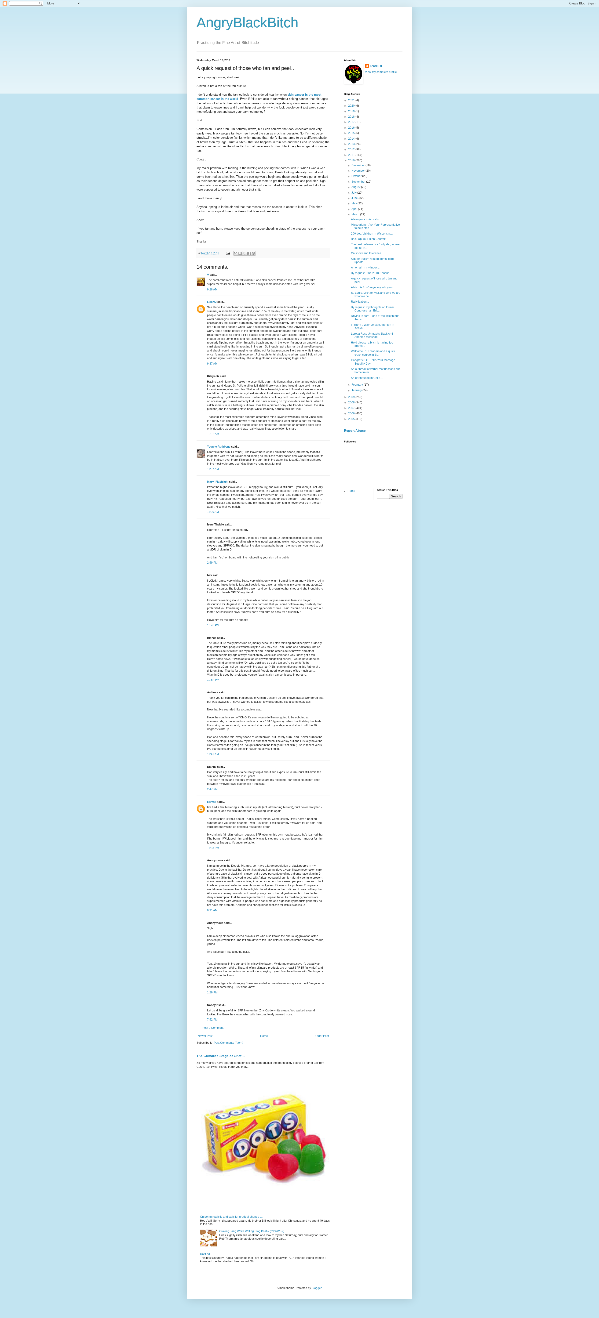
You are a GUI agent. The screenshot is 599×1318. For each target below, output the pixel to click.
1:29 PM (212, 992)
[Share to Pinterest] (253, 253)
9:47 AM (212, 363)
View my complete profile (381, 72)
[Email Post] (228, 253)
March (355, 214)
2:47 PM (212, 789)
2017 (351, 122)
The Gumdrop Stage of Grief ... (221, 1056)
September (358, 181)
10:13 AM (213, 434)
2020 (351, 105)
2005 (351, 419)
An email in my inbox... (365, 267)
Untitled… (206, 1254)
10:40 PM (213, 625)
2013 (351, 144)
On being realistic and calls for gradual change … (231, 1216)
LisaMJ (212, 302)
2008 (351, 402)
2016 (351, 127)
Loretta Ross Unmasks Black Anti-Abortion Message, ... (372, 335)
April (354, 209)
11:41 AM (213, 754)
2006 (351, 413)
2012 (351, 149)
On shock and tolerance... (367, 253)
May (354, 203)
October (356, 176)
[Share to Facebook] (249, 253)
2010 (351, 160)
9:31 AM (212, 910)
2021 (351, 100)
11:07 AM (213, 469)
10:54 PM (213, 679)
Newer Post (205, 1036)
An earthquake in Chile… (367, 378)
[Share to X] (244, 253)
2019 (351, 111)
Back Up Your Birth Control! (368, 239)
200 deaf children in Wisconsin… (372, 233)
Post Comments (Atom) (228, 1042)
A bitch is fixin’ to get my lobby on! (372, 287)
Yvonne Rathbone (218, 446)
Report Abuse (355, 430)
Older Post (322, 1036)
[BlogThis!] (240, 253)
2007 (351, 408)
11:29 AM (213, 512)
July (354, 192)
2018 (351, 116)
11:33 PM (213, 848)
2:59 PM (212, 562)
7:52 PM (212, 1019)
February (357, 384)
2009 (351, 397)
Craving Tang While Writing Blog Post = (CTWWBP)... (252, 1231)
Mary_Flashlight (217, 481)
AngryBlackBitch (247, 22)
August (356, 187)
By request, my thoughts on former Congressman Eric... (372, 309)
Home (264, 1036)
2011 (351, 155)
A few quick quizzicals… (366, 219)
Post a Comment (212, 1027)
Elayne (211, 802)
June (354, 198)
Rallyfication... (360, 301)
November (358, 170)
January (356, 390)
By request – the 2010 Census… (371, 273)
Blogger (316, 1288)
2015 (351, 133)
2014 (351, 138)
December (358, 165)
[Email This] (235, 253)
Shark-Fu (376, 66)
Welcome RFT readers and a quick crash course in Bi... (373, 353)
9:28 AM (212, 289)
